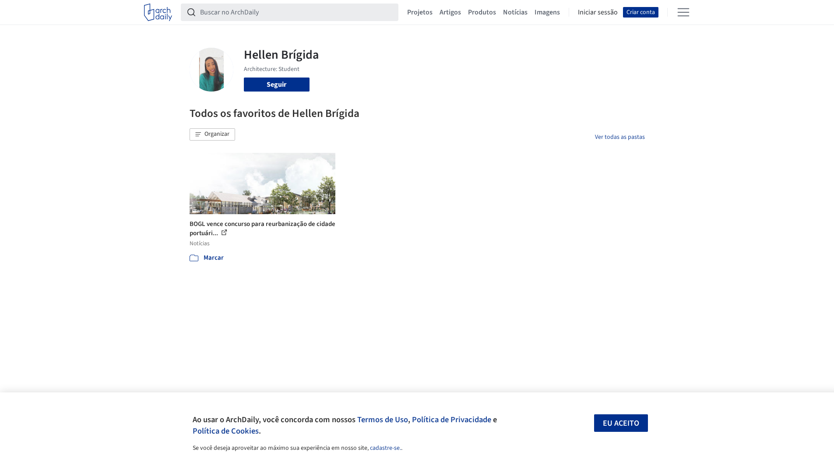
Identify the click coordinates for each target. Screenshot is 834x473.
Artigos (450, 12)
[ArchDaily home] (158, 12)
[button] (212, 134)
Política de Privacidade (451, 419)
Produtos (482, 12)
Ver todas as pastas (620, 137)
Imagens (547, 12)
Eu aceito (621, 423)
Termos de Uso (382, 419)
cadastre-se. (385, 448)
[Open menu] (683, 12)
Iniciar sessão (598, 12)
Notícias (515, 12)
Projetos (420, 12)
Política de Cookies (226, 431)
